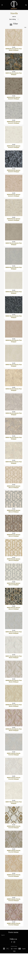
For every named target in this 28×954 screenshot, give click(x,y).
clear (25, 27)
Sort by (14, 16)
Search (3, 935)
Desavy (15, 946)
